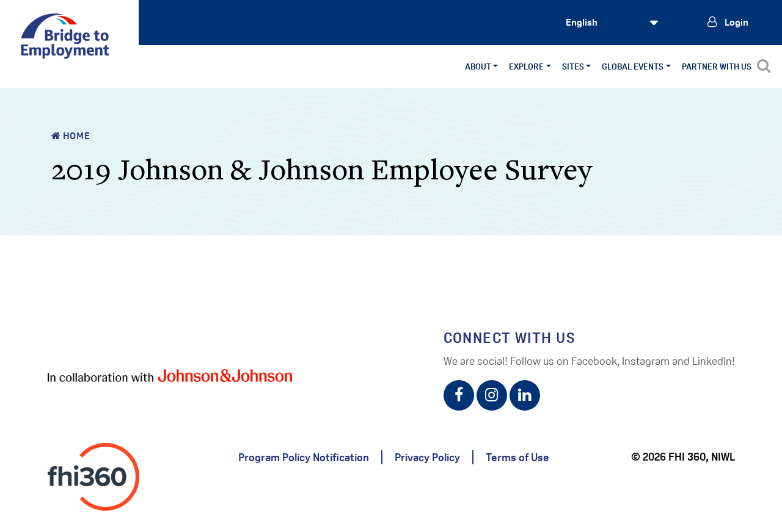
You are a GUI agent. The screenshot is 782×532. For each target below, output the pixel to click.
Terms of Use (517, 457)
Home (75, 135)
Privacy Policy (427, 457)
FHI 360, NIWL (701, 457)
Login (735, 22)
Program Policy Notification (303, 457)
